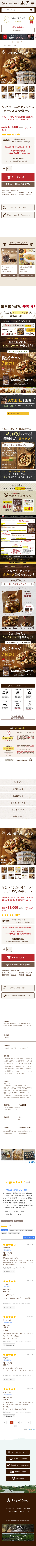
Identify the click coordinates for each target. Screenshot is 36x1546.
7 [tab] (13, 42)
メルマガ (26, 1511)
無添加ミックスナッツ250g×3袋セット (19, 1303)
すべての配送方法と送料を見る (22, 142)
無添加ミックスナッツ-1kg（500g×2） (19, 1341)
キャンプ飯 (13, 45)
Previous (1, 265)
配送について (18, 789)
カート (27, 4)
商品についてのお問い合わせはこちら (18, 215)
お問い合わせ (18, 816)
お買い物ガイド (18, 782)
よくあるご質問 (18, 810)
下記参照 (13, 194)
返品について (18, 796)
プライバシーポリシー (14, 1511)
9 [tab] (16, 42)
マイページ (22, 4)
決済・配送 (26, 1509)
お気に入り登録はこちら (18, 207)
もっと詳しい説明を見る (20, 184)
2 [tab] (14, 41)
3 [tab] (16, 41)
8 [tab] (14, 42)
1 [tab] (13, 41)
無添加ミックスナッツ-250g (16, 1268)
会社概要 (19, 1509)
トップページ (5, 45)
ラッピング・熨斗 (18, 803)
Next (34, 265)
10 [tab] (18, 42)
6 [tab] (21, 41)
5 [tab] (19, 41)
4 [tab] (18, 41)
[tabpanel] (18, 36)
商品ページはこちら (8, 275)
